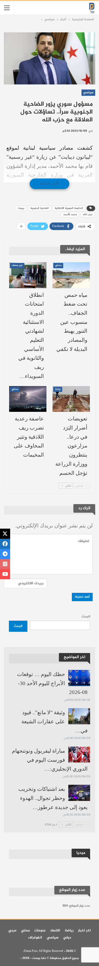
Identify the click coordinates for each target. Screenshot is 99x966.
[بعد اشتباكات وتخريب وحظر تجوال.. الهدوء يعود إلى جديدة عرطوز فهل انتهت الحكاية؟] (79, 793)
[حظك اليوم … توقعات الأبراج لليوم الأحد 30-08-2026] (79, 678)
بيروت (21, 208)
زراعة (57, 389)
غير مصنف (17, 265)
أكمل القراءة (49, 184)
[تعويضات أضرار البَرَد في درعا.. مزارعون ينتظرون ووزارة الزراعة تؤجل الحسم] (71, 399)
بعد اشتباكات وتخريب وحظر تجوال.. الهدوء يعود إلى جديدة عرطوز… (53, 798)
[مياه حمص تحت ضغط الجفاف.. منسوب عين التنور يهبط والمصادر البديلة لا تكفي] (71, 275)
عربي (12, 930)
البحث (85, 616)
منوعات (39, 930)
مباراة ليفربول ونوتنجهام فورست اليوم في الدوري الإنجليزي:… (50, 760)
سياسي (88, 92)
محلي (58, 265)
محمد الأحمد (70, 214)
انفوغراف (35, 937)
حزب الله (88, 214)
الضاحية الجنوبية (39, 208)
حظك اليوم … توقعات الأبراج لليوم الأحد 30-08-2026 (52, 683)
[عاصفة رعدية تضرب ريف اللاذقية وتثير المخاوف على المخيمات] (27, 399)
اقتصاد (55, 930)
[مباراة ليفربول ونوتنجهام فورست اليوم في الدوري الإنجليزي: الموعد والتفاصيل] (79, 755)
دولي (67, 937)
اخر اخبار (84, 930)
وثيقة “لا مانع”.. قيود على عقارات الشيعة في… (54, 721)
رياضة (69, 930)
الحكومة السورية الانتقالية (69, 208)
